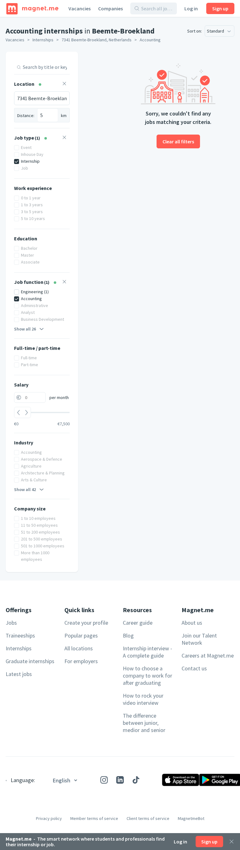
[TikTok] (136, 780)
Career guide (137, 622)
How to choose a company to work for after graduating (147, 675)
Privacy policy (49, 818)
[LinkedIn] (120, 780)
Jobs (11, 622)
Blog (128, 635)
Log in (191, 8)
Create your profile (86, 622)
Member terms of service (94, 818)
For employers (81, 661)
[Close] (231, 841)
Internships (42, 40)
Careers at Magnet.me (208, 655)
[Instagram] (104, 780)
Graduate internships (30, 661)
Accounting (150, 40)
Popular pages (81, 635)
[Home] (32, 8)
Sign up (220, 8)
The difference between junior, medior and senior (144, 723)
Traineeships (20, 635)
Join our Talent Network (199, 639)
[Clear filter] (64, 84)
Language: (23, 780)
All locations (78, 648)
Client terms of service (148, 818)
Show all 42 (25, 489)
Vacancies (79, 8)
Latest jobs (19, 674)
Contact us (194, 668)
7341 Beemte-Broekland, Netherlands (97, 40)
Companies (110, 8)
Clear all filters (178, 141)
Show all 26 (25, 329)
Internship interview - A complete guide (147, 652)
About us (192, 622)
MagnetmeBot (191, 818)
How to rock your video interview (143, 699)
